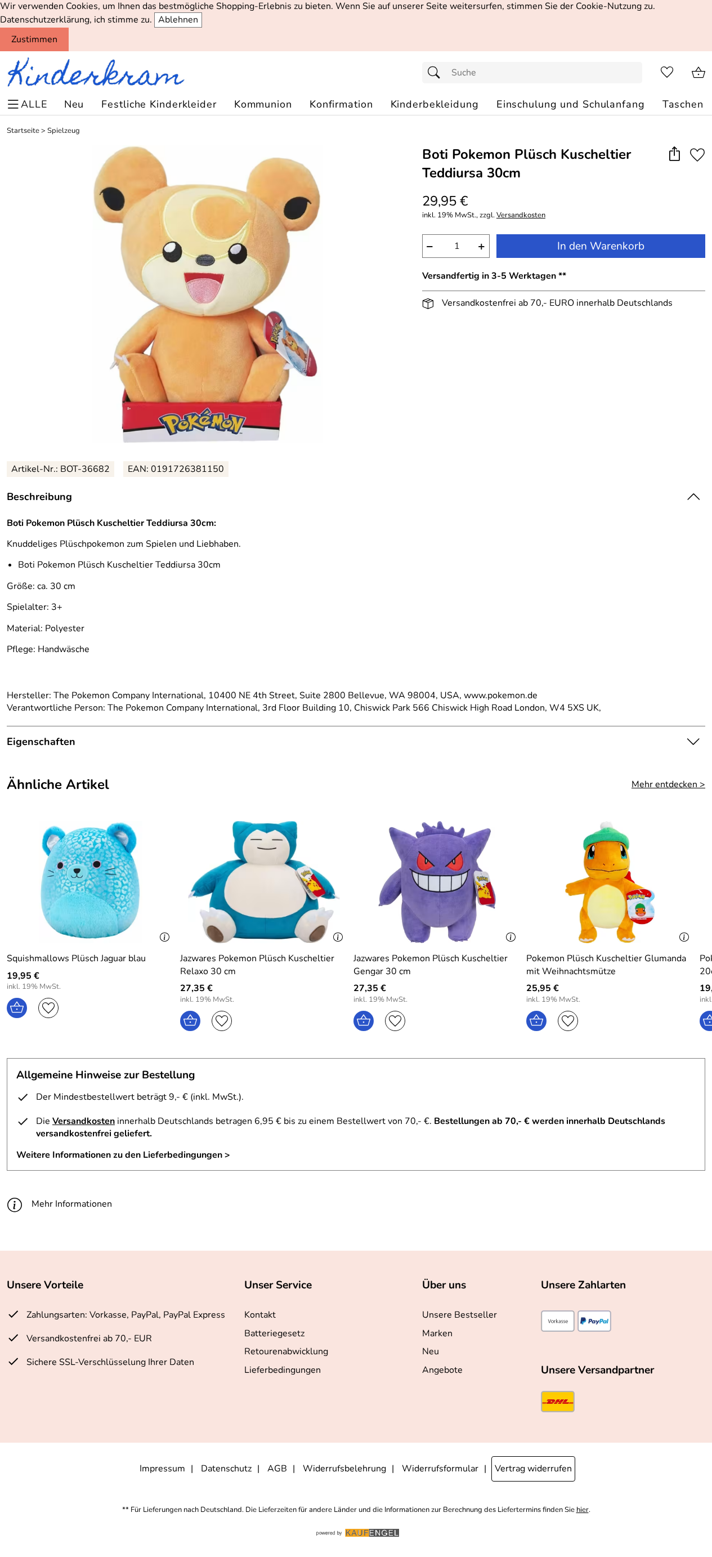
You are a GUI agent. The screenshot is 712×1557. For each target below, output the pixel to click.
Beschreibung (39, 496)
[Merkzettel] (667, 72)
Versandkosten (520, 215)
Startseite (23, 131)
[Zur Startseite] (100, 73)
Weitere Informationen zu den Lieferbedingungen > (123, 1155)
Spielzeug (63, 131)
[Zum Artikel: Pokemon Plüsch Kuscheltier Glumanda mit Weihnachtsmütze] (610, 882)
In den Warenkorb (600, 246)
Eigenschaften (41, 741)
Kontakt (260, 1315)
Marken (437, 1333)
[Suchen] (437, 72)
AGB (277, 1468)
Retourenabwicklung (286, 1351)
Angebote (442, 1370)
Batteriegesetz (274, 1333)
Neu (430, 1351)
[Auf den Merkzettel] (697, 155)
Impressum (162, 1468)
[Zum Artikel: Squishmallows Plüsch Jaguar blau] (90, 882)
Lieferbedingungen (282, 1370)
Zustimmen (34, 39)
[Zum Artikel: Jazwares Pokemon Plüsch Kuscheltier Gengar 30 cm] (437, 882)
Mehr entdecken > (668, 784)
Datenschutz (226, 1468)
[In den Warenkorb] (17, 1008)
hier (582, 1510)
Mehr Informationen (72, 1204)
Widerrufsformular (440, 1468)
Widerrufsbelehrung (344, 1468)
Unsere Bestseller (459, 1315)
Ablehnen (178, 20)
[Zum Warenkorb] (698, 72)
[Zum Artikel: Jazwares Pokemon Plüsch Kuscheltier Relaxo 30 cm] (264, 882)
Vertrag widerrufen (533, 1468)
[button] (674, 155)
